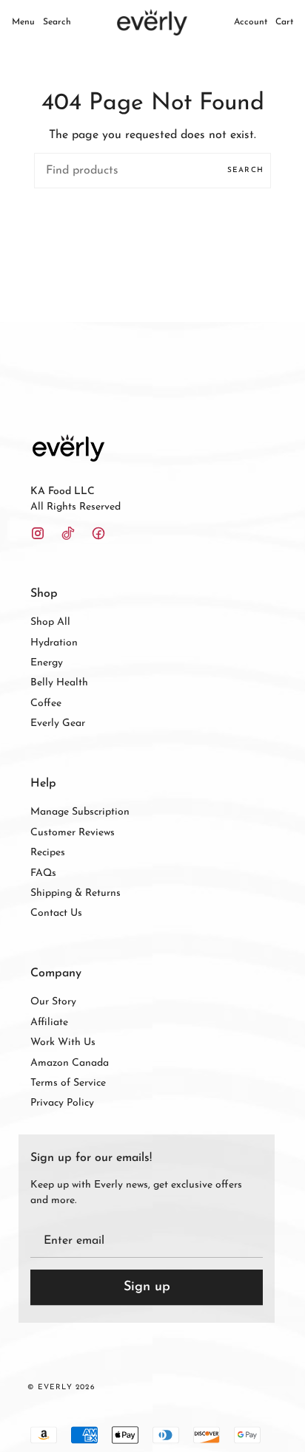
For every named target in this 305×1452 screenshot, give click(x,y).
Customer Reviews (72, 832)
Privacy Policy (62, 1103)
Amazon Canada (69, 1063)
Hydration (54, 642)
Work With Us (62, 1042)
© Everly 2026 (61, 1387)
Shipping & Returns (75, 893)
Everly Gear (57, 723)
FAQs (43, 873)
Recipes (47, 852)
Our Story (53, 1001)
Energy (46, 662)
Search (245, 170)
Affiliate (49, 1022)
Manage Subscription (80, 812)
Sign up (147, 1287)
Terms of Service (68, 1083)
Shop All (50, 622)
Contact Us (56, 913)
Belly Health (59, 682)
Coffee (45, 703)
